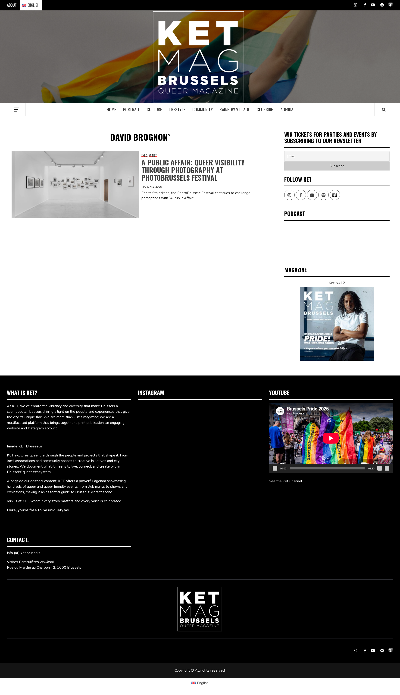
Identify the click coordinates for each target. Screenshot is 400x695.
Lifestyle (177, 109)
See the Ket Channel (285, 481)
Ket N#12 (337, 282)
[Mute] (379, 468)
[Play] (275, 468)
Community (202, 109)
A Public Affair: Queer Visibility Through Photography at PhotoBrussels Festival (193, 170)
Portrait (131, 109)
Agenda (287, 109)
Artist (153, 155)
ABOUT (12, 5)
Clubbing (265, 109)
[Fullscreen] (387, 468)
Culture (154, 109)
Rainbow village (235, 109)
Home (111, 109)
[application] (331, 438)
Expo (144, 155)
